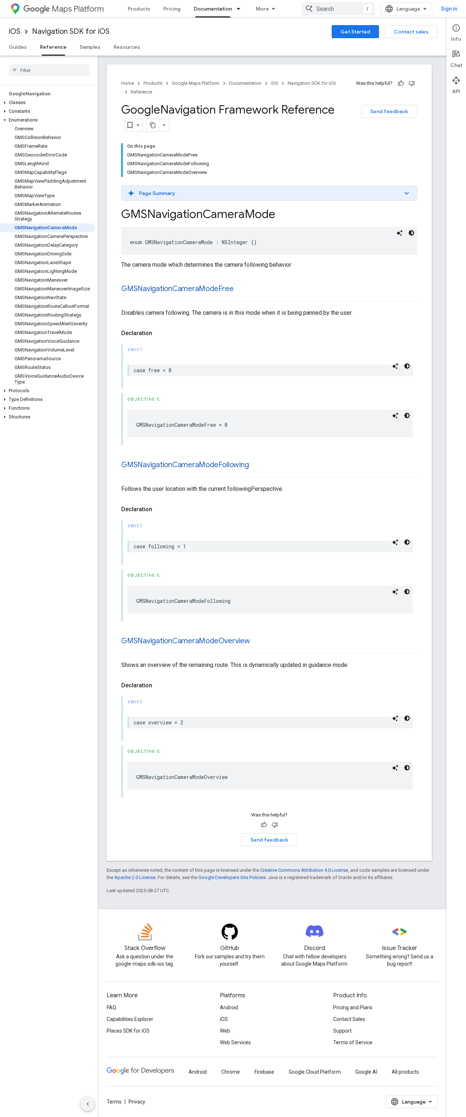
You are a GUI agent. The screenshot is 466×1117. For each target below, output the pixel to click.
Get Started (355, 31)
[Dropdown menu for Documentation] (240, 8)
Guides (18, 47)
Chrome (230, 1072)
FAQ (111, 1007)
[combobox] (338, 8)
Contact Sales (349, 1019)
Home (127, 83)
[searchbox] (49, 70)
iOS (14, 31)
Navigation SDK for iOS (71, 31)
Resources (127, 47)
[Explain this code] (400, 233)
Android (229, 1007)
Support (342, 1031)
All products (405, 1072)
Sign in (449, 9)
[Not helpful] (411, 83)
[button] (47, 102)
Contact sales (411, 31)
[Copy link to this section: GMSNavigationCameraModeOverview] (257, 641)
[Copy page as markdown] (152, 125)
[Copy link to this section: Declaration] (159, 333)
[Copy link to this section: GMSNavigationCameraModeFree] (241, 289)
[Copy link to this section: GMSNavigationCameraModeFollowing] (256, 465)
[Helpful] (400, 83)
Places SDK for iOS (128, 1031)
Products (139, 8)
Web (225, 1031)
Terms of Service (352, 1042)
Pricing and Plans (352, 1007)
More (262, 8)
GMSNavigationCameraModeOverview (185, 640)
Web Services (235, 1042)
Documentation (213, 8)
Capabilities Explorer (130, 1019)
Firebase (264, 1072)
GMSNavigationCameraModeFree (177, 288)
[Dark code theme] (411, 233)
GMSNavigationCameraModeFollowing (185, 464)
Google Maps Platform (196, 83)
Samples (90, 47)
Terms (114, 1102)
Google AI (366, 1072)
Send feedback (389, 111)
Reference (53, 47)
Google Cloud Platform (315, 1072)
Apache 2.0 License (134, 877)
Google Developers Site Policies (232, 877)
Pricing (172, 8)
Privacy (137, 1102)
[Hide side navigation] (87, 1104)
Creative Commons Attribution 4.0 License (304, 870)
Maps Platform (78, 9)
